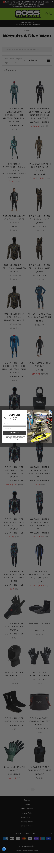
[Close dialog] (50, 411)
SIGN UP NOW (14, 433)
